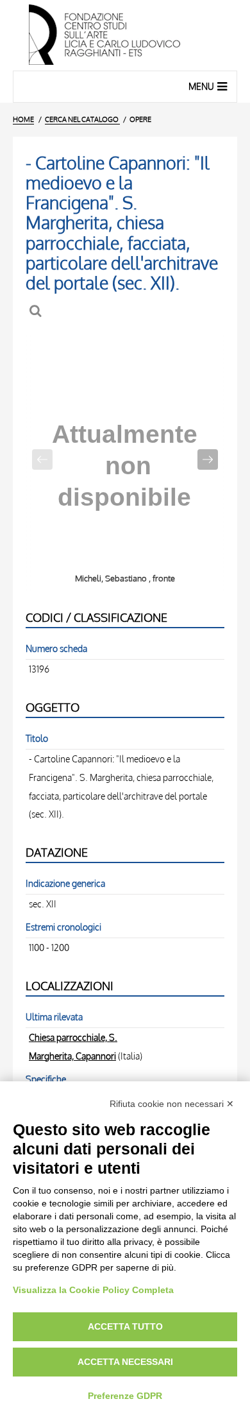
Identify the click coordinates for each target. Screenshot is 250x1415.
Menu (201, 86)
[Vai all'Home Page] (125, 35)
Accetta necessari (125, 1362)
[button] (207, 459)
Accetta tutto (125, 1326)
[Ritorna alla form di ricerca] (37, 311)
